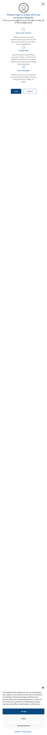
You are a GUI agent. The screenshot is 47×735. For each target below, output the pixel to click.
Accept (23, 711)
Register (30, 91)
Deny (23, 719)
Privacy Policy (26, 731)
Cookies (17, 731)
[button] (43, 687)
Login (16, 91)
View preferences (23, 726)
